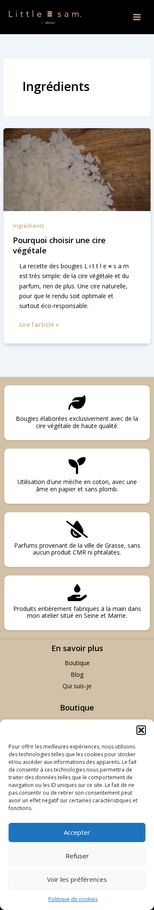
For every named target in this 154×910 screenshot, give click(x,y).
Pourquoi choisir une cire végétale (59, 245)
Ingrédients (28, 225)
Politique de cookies (73, 899)
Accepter (77, 832)
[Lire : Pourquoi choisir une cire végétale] (77, 168)
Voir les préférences (77, 879)
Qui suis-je (77, 686)
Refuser (77, 855)
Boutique (77, 663)
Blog (77, 674)
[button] (141, 730)
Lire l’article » (39, 324)
